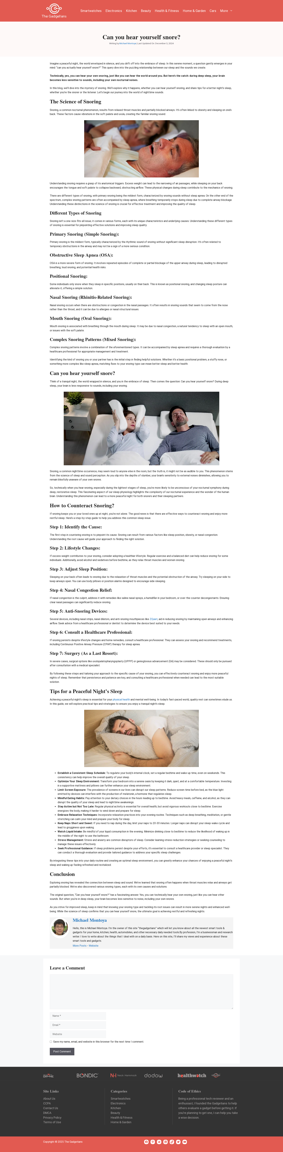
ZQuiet (154, 619)
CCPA (47, 1103)
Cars (213, 11)
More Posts (79, 945)
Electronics (113, 11)
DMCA (47, 1113)
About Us (49, 1098)
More (224, 11)
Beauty (146, 11)
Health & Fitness (167, 11)
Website (93, 945)
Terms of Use (52, 1122)
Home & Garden (194, 11)
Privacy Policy (52, 1117)
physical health (121, 699)
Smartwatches (91, 11)
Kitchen (131, 11)
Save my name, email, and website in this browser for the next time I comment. (98, 1041)
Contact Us (50, 1108)
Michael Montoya (90, 920)
